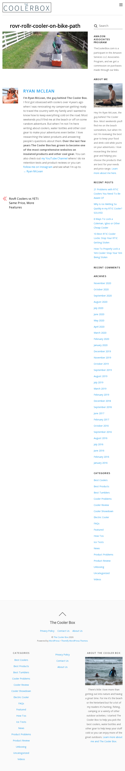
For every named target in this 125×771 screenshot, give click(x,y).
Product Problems (103, 554)
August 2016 (100, 438)
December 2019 (102, 351)
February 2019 (101, 394)
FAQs (96, 523)
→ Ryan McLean (33, 171)
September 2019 (103, 370)
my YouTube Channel (54, 158)
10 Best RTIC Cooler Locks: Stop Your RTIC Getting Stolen (106, 238)
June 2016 (99, 450)
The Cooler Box (61, 637)
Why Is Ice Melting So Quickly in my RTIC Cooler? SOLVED (108, 208)
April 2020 (99, 326)
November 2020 (102, 283)
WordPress (54, 640)
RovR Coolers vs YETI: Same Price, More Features (24, 202)
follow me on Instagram (37, 167)
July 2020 (98, 308)
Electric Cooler (101, 517)
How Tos (99, 535)
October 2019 (101, 363)
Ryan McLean (39, 91)
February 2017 (101, 419)
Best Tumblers (102, 492)
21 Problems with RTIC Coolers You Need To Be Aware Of (107, 194)
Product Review (102, 560)
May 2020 (99, 320)
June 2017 (99, 413)
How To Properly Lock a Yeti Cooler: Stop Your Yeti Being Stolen (108, 253)
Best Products (101, 486)
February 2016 (101, 456)
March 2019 (100, 388)
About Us (77, 630)
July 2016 (98, 444)
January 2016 (100, 462)
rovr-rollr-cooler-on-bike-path (45, 25)
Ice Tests (99, 542)
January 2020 (100, 345)
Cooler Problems (103, 498)
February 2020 (101, 338)
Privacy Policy (47, 630)
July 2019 (98, 382)
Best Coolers (101, 480)
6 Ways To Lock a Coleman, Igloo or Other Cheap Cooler (107, 223)
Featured (99, 529)
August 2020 (100, 301)
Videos (97, 579)
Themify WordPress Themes (74, 640)
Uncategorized (102, 573)
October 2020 (101, 289)
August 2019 (100, 376)
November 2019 (102, 357)
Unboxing (99, 566)
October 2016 (101, 425)
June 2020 (99, 314)
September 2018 (103, 407)
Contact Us (63, 630)
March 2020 (100, 332)
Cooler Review (101, 505)
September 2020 (103, 295)
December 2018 (102, 400)
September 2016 (103, 431)
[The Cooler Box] (26, 11)
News (97, 548)
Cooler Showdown (103, 511)
